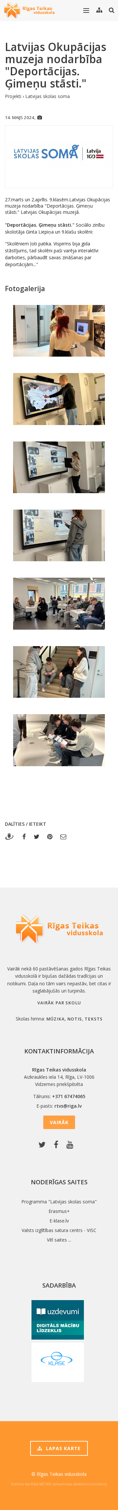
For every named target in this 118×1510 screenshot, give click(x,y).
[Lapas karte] (99, 10)
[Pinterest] (49, 836)
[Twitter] (36, 836)
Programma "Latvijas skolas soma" (59, 1201)
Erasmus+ (59, 1211)
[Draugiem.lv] (11, 836)
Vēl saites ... (59, 1240)
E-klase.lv (59, 1221)
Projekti (13, 96)
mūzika (55, 1019)
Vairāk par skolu (59, 1003)
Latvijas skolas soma (47, 96)
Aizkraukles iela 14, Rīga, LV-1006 (59, 1077)
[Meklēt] (111, 10)
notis (74, 1019)
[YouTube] (71, 1145)
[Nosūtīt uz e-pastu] (63, 836)
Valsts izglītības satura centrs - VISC (59, 1230)
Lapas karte (62, 1448)
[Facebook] (24, 836)
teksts (94, 1019)
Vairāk (59, 1122)
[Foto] (39, 117)
